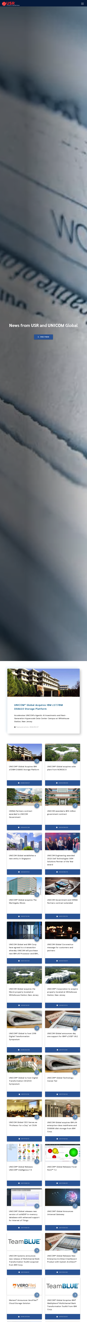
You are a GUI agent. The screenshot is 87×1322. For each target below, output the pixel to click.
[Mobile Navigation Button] (82, 4)
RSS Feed (44, 337)
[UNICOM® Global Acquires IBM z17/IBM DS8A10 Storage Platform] (43, 670)
